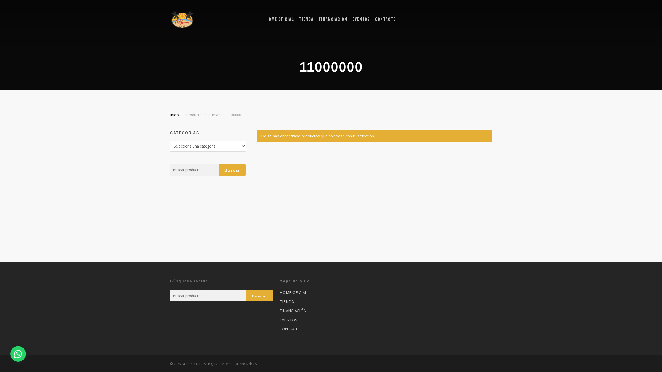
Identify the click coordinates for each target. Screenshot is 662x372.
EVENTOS (288, 319)
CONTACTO (290, 328)
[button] (18, 354)
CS (255, 364)
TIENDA (287, 301)
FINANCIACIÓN (293, 310)
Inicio (174, 114)
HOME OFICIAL (293, 292)
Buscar (232, 170)
